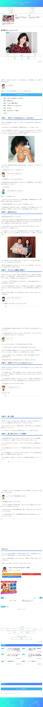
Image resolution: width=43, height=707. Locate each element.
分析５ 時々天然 (7, 108)
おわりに (5, 113)
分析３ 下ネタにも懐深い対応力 (11, 103)
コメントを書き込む (21, 689)
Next (42, 20)
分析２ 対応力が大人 (8, 100)
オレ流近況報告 (35, 702)
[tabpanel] (8, 19)
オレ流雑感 (3, 606)
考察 (7, 606)
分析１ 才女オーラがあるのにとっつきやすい (13, 98)
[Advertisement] (21, 70)
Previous (0, 20)
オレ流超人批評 (21, 702)
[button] (28, 58)
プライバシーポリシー (35, 703)
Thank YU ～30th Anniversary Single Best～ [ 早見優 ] (19, 567)
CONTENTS (20, 94)
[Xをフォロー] (21, 638)
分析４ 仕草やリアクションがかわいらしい (13, 105)
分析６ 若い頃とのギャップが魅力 (11, 110)
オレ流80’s (7, 703)
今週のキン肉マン (7, 702)
